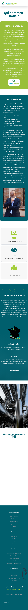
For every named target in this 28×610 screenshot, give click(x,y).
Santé (14, 543)
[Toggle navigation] (25, 3)
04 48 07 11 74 (14, 586)
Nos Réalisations (14, 521)
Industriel (14, 538)
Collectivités (14, 536)
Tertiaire (14, 541)
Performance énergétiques (14, 553)
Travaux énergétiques (14, 558)
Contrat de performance (14, 561)
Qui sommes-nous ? (14, 516)
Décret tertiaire (14, 555)
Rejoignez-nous (14, 524)
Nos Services (14, 519)
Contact (14, 526)
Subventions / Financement (14, 563)
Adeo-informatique (19, 603)
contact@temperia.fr (16, 589)
